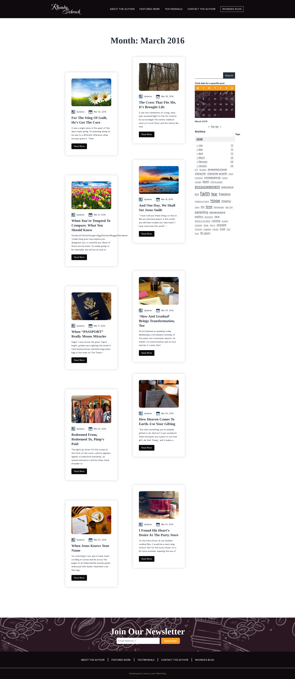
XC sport (205, 233)
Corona (225, 178)
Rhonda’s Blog (232, 9)
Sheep (206, 225)
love (209, 207)
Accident (202, 170)
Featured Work (150, 9)
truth (228, 229)
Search (229, 75)
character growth (217, 173)
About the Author (122, 9)
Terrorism (198, 229)
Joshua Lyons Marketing (154, 673)
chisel (230, 174)
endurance (227, 187)
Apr (217, 126)
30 (209, 115)
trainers (215, 229)
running (216, 220)
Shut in (212, 225)
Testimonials (174, 9)
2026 (199, 139)
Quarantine (209, 217)
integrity (226, 201)
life (202, 206)
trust (222, 228)
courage (198, 182)
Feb (213, 126)
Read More (79, 146)
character (200, 173)
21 (198, 109)
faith (205, 193)
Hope (215, 200)
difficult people (216, 182)
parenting (201, 212)
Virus (197, 233)
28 (198, 115)
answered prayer (217, 169)
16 (209, 104)
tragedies (207, 229)
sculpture (198, 225)
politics (199, 216)
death (206, 181)
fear (214, 194)
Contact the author (202, 9)
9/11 (196, 170)
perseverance (217, 212)
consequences (212, 177)
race (216, 216)
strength (221, 224)
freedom (225, 194)
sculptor (225, 221)
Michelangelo (219, 207)
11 (221, 99)
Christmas (199, 178)
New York (229, 207)
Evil (197, 194)
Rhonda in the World (202, 221)
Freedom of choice (202, 201)
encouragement (207, 187)
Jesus (197, 207)
